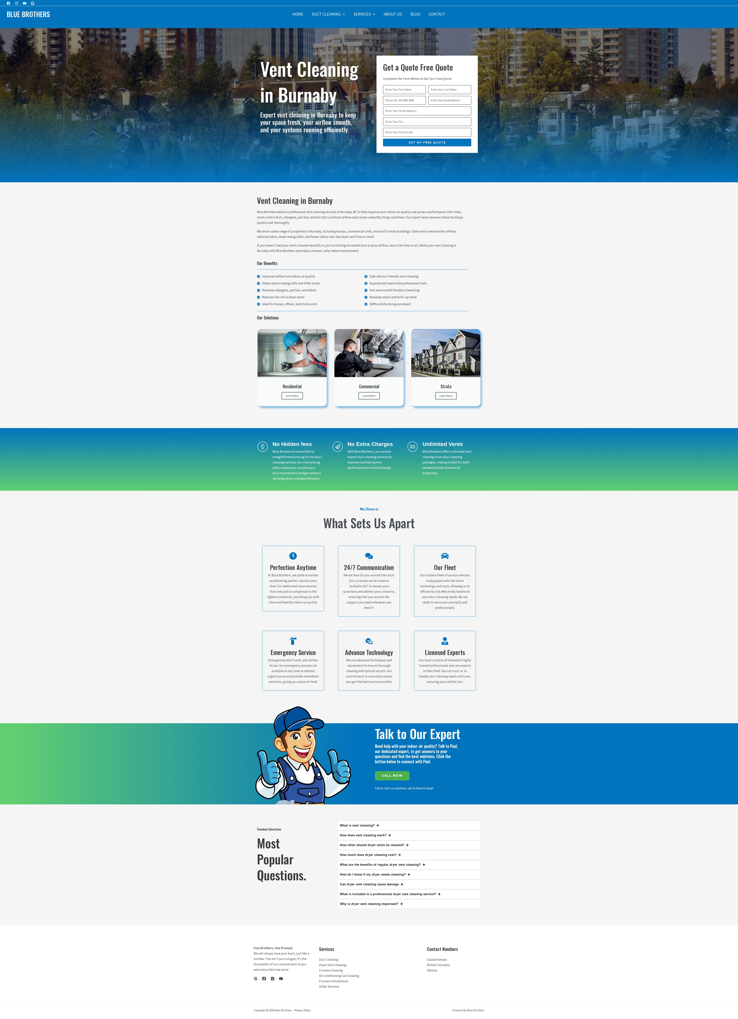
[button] (343, 14)
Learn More (292, 395)
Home (298, 14)
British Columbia (438, 965)
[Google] (32, 3)
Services (362, 14)
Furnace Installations (333, 981)
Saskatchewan (437, 959)
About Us (393, 14)
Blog (415, 14)
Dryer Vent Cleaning (332, 965)
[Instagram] (16, 3)
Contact (437, 14)
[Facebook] (8, 3)
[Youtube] (24, 3)
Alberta (432, 970)
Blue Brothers (28, 14)
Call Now (392, 775)
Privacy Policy (302, 1010)
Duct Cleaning (326, 14)
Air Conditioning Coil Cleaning (339, 976)
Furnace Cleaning (331, 970)
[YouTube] (281, 979)
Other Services (329, 986)
